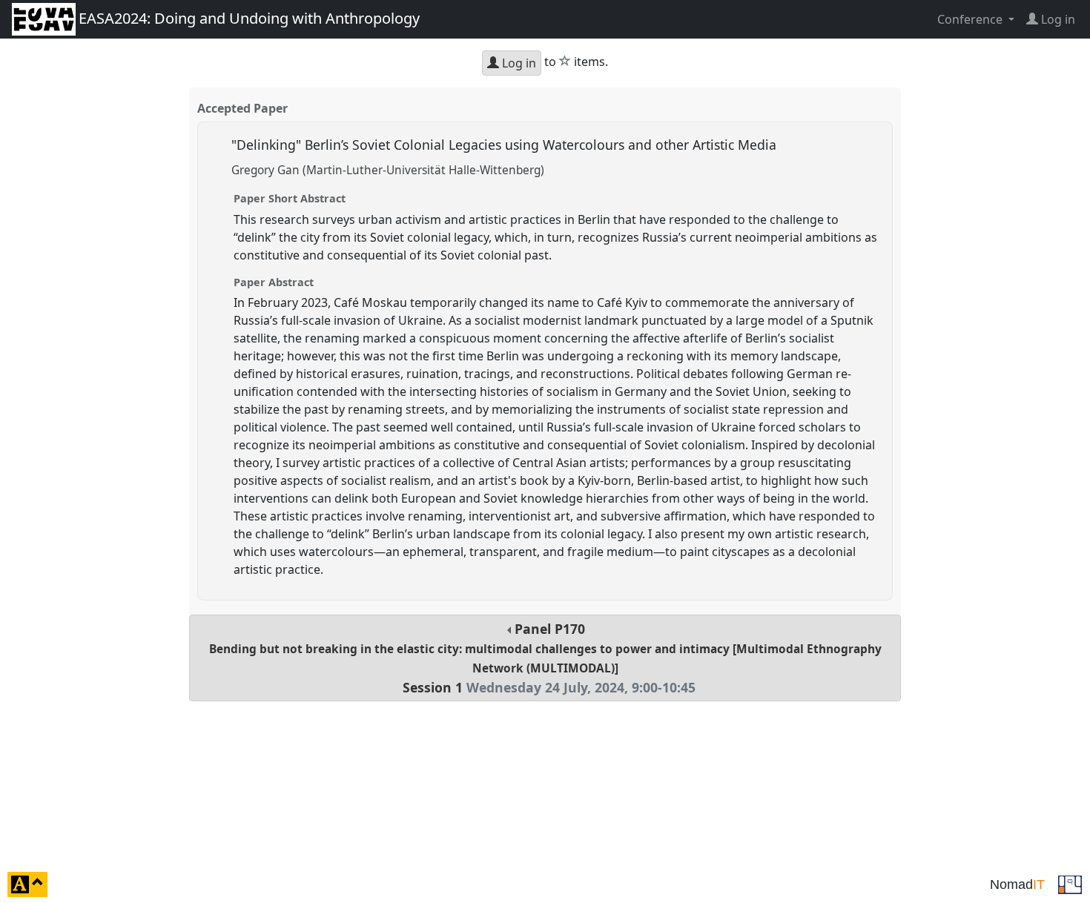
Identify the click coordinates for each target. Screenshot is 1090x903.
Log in (517, 63)
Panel (545, 658)
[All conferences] (1070, 883)
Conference (971, 19)
